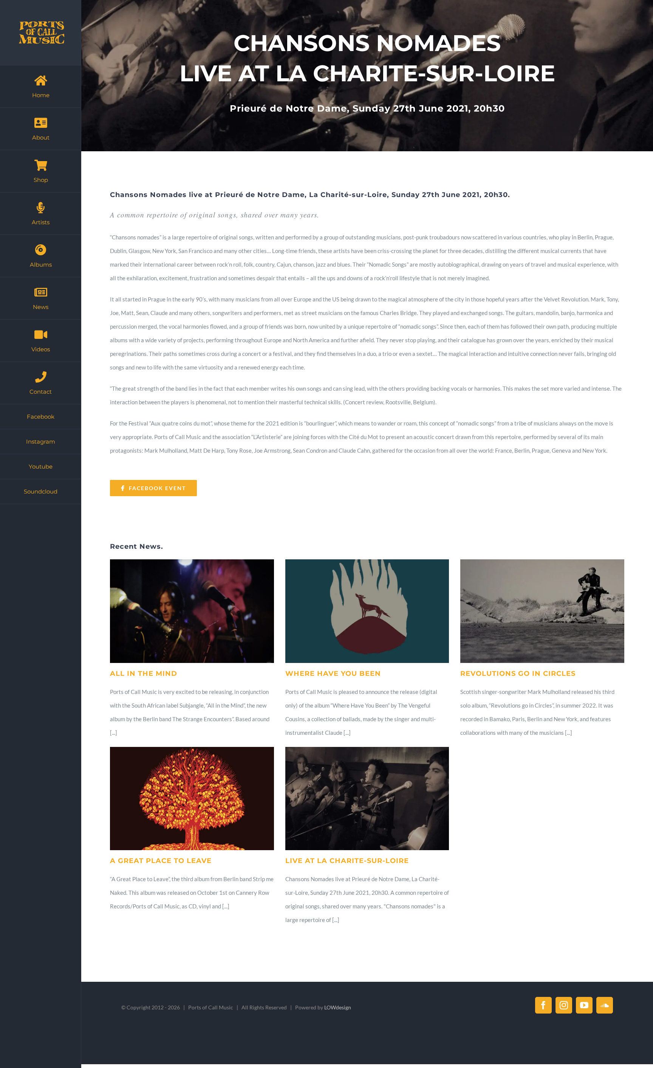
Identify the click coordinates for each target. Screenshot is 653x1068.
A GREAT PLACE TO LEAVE (161, 861)
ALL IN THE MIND (143, 673)
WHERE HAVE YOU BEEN (333, 673)
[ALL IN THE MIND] (192, 611)
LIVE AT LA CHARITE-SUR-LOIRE (347, 861)
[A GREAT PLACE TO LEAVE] (192, 798)
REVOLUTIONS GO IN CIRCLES (518, 673)
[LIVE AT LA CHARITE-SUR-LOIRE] (367, 798)
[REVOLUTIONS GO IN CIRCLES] (542, 611)
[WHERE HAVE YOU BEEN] (367, 611)
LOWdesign (337, 1007)
